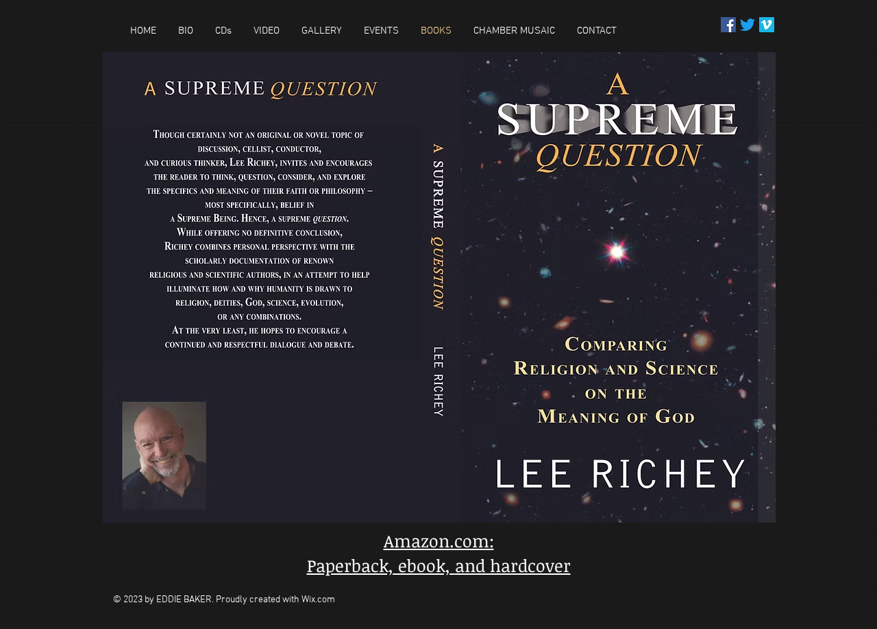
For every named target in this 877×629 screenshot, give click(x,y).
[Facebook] (728, 24)
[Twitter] (747, 24)
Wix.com (318, 600)
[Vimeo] (766, 24)
